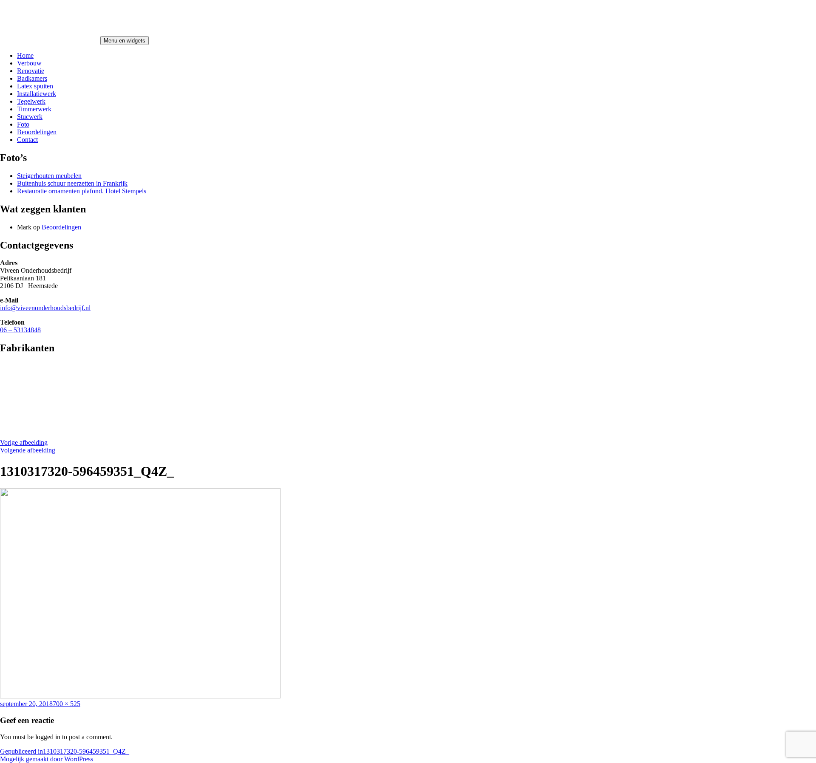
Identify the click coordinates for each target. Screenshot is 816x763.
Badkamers (32, 78)
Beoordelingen (37, 132)
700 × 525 (66, 703)
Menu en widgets (124, 40)
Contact (27, 139)
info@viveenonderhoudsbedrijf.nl (45, 307)
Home (25, 55)
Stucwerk (29, 116)
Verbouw (29, 63)
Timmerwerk (34, 109)
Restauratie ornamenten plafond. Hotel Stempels (81, 191)
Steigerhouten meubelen (49, 175)
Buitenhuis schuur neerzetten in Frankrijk (72, 183)
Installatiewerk (36, 93)
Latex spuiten (35, 86)
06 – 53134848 (20, 329)
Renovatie (30, 70)
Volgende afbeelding (27, 450)
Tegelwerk (31, 101)
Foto (23, 124)
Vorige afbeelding (24, 442)
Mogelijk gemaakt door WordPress (46, 759)
